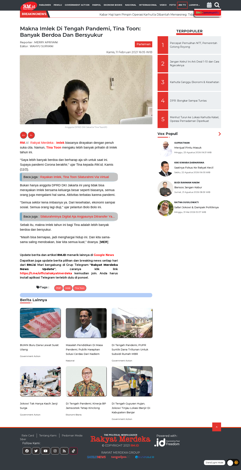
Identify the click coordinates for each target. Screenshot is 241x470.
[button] (209, 5)
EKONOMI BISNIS (113, 5)
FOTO (172, 5)
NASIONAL (130, 5)
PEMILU (58, 5)
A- (31, 135)
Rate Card (28, 435)
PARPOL (96, 5)
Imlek (60, 142)
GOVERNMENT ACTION (77, 5)
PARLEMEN (45, 5)
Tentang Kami (47, 435)
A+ (23, 135)
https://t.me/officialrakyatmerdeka (46, 273)
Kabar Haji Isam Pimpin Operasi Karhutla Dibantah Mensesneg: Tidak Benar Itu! (132, 14)
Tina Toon (53, 147)
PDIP (58, 288)
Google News (104, 255)
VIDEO (163, 5)
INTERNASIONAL (148, 5)
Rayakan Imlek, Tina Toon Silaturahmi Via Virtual (66, 177)
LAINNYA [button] (193, 5)
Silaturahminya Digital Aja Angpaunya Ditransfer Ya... (69, 216)
